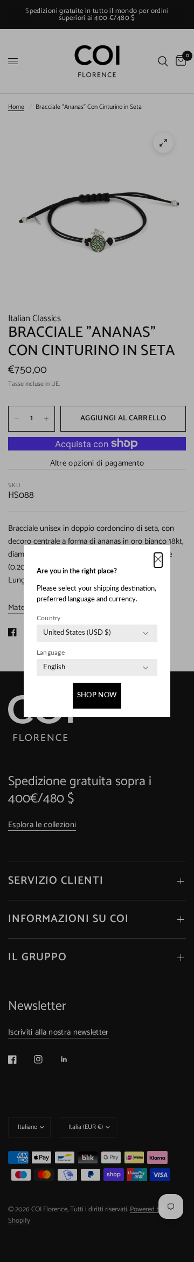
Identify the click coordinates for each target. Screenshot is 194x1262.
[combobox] (76, 633)
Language (51, 652)
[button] (158, 560)
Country (49, 618)
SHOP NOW (97, 695)
